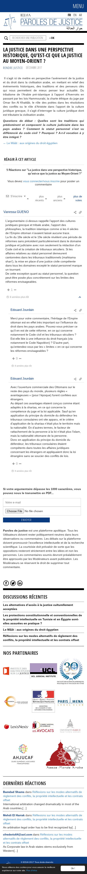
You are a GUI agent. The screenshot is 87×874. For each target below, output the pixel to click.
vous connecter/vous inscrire (41, 181)
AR (80, 15)
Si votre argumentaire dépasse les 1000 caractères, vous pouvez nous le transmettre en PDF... (42, 491)
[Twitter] (13, 583)
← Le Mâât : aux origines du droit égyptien (30, 143)
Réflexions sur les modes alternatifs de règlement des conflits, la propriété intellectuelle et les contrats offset (43, 796)
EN (74, 15)
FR (69, 15)
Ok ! (73, 868)
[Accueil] (43, 21)
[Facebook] (6, 583)
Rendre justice (13, 68)
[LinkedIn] (20, 583)
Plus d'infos (31, 870)
